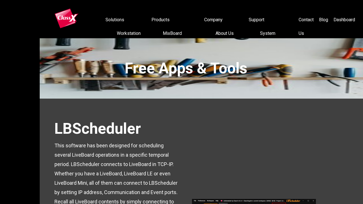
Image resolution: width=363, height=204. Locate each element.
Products (160, 19)
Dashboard (344, 19)
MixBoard (172, 33)
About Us (225, 33)
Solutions (114, 19)
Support (256, 19)
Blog (323, 19)
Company (213, 19)
